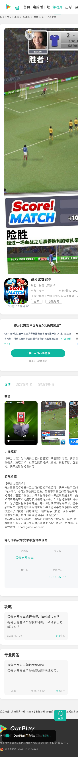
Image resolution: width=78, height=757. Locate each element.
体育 (36, 17)
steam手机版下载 (35, 711)
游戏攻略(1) (24, 384)
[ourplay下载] (15, 7)
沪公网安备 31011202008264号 (23, 749)
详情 (8, 384)
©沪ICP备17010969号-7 (55, 742)
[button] (7, 423)
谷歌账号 (53, 301)
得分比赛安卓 (24, 558)
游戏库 (26, 17)
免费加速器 (13, 17)
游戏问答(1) (46, 384)
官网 (36, 301)
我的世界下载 (18, 711)
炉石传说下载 (53, 711)
